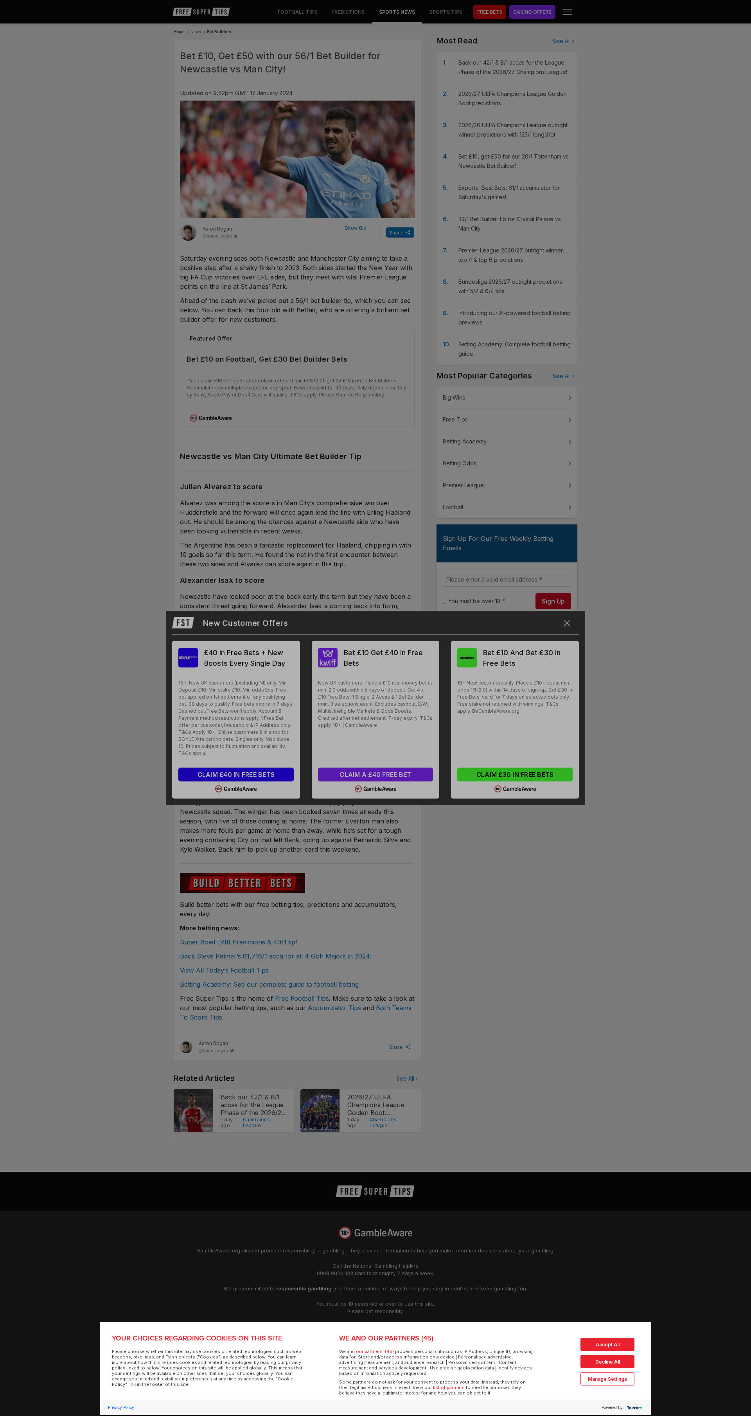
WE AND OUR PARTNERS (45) (386, 1338)
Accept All (608, 1345)
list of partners (449, 1387)
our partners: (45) (375, 1351)
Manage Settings (607, 1379)
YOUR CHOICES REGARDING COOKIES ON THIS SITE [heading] (197, 1338)
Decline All (607, 1362)
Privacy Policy (121, 1407)
